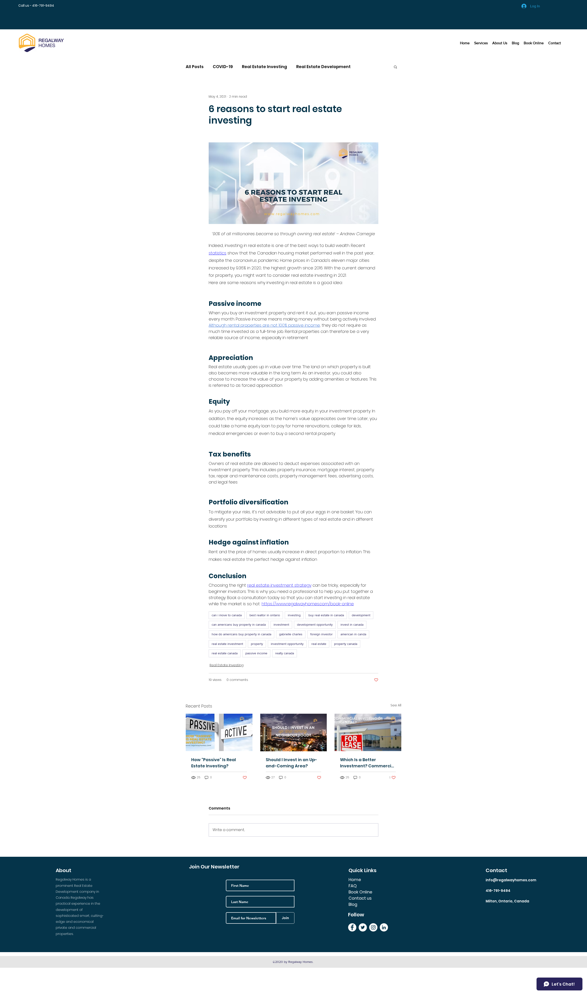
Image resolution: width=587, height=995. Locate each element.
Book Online (360, 892)
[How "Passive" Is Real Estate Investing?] (219, 732)
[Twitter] (363, 927)
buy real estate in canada (326, 615)
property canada (345, 644)
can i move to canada (227, 615)
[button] (395, 67)
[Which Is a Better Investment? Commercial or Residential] (368, 732)
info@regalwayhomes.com (511, 880)
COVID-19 (223, 66)
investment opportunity (287, 644)
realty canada (284, 653)
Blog (353, 904)
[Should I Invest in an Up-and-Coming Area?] (293, 732)
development (361, 615)
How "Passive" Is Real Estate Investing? (213, 763)
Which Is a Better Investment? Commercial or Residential (367, 763)
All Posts (195, 66)
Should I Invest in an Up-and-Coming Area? (291, 763)
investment (281, 624)
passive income (256, 653)
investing (294, 615)
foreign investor (321, 634)
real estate (318, 644)
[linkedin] (384, 927)
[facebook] (352, 927)
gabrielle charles (290, 634)
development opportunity (315, 624)
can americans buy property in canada (239, 624)
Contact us (360, 898)
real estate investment (227, 644)
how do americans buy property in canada (241, 634)
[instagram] (373, 927)
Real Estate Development (323, 66)
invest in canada (352, 624)
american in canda (353, 634)
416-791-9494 (498, 890)
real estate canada (225, 653)
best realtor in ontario (264, 615)
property (257, 644)
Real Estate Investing (264, 66)
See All (395, 705)
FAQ (353, 886)
